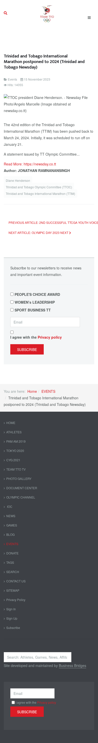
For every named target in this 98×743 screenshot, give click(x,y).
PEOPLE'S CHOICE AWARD (37, 294)
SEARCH (12, 572)
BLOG (10, 534)
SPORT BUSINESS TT (33, 309)
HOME (10, 422)
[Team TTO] (47, 13)
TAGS (10, 562)
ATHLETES (14, 432)
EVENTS (48, 391)
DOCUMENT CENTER (21, 488)
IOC (9, 506)
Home (32, 391)
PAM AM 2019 (16, 441)
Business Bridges (72, 665)
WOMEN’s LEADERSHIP (35, 302)
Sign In (11, 609)
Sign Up (11, 618)
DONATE (12, 553)
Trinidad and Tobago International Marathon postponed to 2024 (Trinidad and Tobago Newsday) (44, 61)
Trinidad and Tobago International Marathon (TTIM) (40, 193)
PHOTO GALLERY (18, 478)
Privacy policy (50, 337)
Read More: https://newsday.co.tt (30, 163)
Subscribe (27, 349)
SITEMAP (12, 590)
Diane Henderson (18, 180)
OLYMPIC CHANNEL (20, 497)
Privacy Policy (15, 599)
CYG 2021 (13, 460)
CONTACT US (16, 581)
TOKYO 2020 (15, 450)
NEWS (10, 516)
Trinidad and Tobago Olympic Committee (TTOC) (39, 187)
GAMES (11, 525)
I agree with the (36, 337)
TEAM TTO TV (16, 469)
